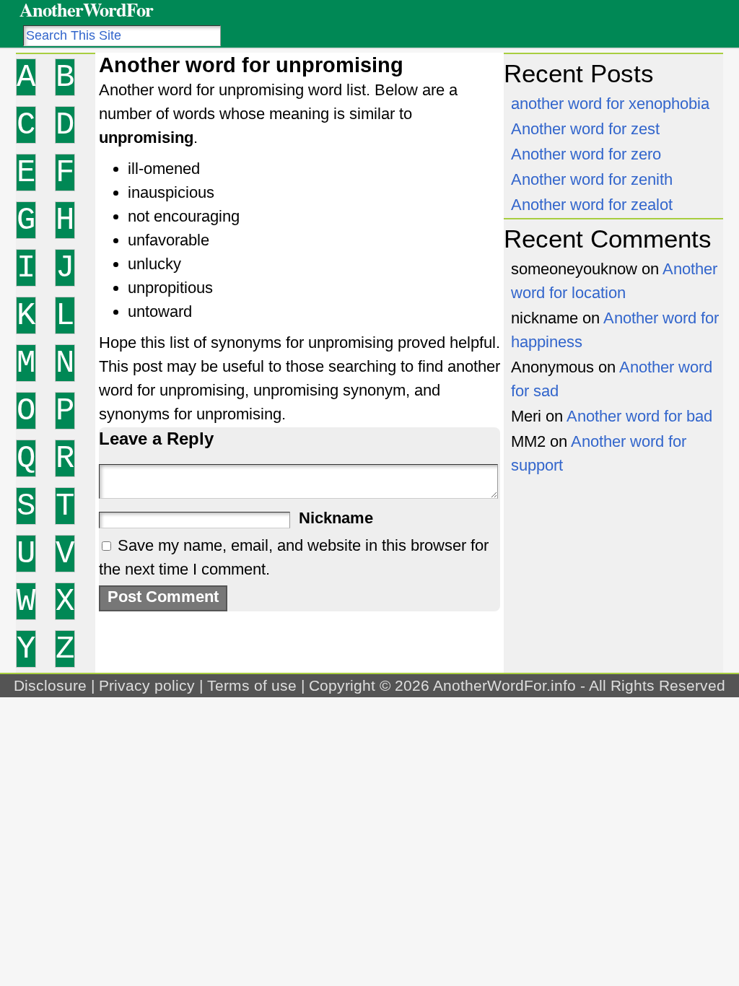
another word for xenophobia (610, 104)
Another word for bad (639, 416)
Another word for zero (586, 154)
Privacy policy (147, 685)
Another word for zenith (592, 179)
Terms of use (252, 685)
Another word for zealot (592, 205)
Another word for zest (585, 129)
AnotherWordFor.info (504, 685)
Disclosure (50, 685)
